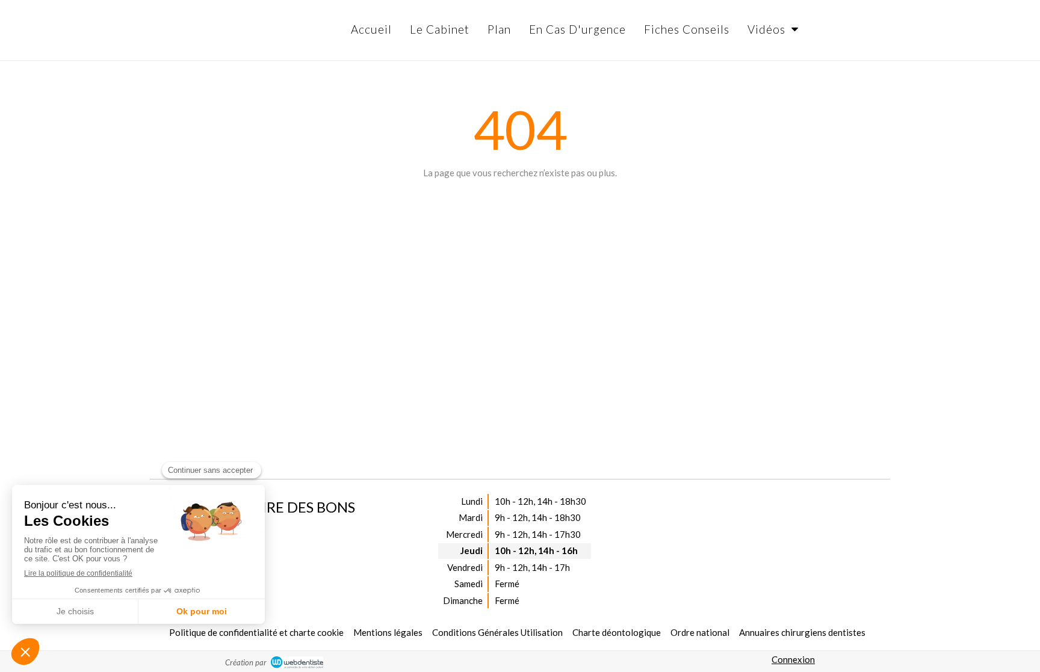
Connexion (793, 659)
